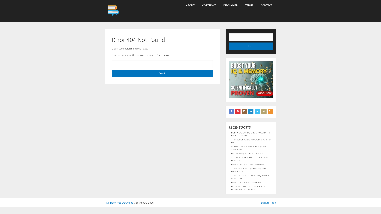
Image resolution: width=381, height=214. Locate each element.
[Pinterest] (238, 111)
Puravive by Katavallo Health (247, 153)
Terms (249, 5)
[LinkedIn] (251, 111)
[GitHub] (264, 111)
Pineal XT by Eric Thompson (246, 182)
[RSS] (270, 111)
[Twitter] (257, 111)
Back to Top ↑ (268, 202)
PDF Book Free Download (119, 202)
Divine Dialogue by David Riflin (247, 164)
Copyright (209, 5)
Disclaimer (230, 5)
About (190, 5)
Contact (267, 5)
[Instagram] (244, 111)
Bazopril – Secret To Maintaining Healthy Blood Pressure (248, 188)
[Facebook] (231, 111)
